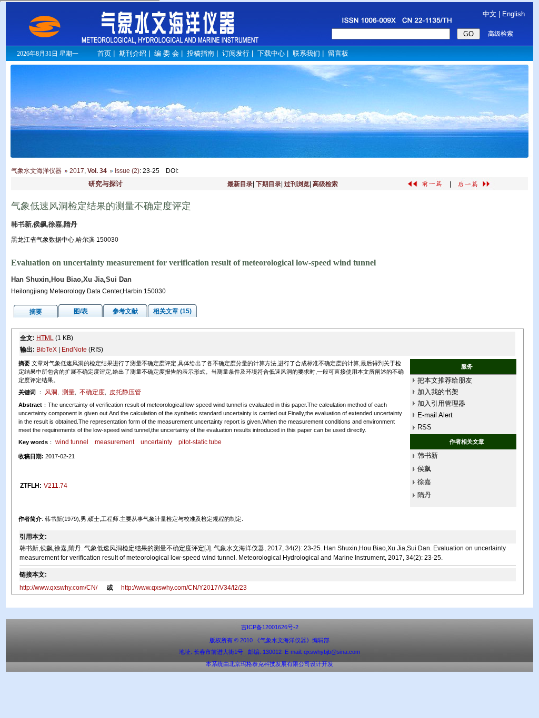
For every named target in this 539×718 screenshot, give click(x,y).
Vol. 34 (97, 171)
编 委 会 (166, 53)
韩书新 (427, 455)
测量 (68, 392)
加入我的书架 (437, 392)
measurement (114, 442)
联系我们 (306, 53)
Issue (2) (127, 171)
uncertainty (156, 442)
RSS (424, 427)
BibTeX (46, 349)
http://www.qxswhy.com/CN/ (59, 587)
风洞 (51, 392)
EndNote (74, 349)
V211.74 (55, 485)
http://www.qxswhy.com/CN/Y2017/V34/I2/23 (184, 587)
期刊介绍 (132, 53)
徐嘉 (424, 482)
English (513, 14)
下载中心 (271, 53)
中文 (489, 14)
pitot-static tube (200, 442)
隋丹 (424, 495)
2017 (76, 171)
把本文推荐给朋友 (444, 380)
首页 (104, 53)
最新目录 (240, 184)
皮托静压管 (125, 392)
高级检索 (325, 184)
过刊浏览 (297, 184)
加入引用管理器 (441, 403)
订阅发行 (235, 53)
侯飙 (424, 469)
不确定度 (92, 392)
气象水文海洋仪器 (36, 171)
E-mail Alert (435, 415)
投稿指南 (200, 53)
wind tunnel (71, 442)
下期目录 (268, 184)
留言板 (338, 53)
